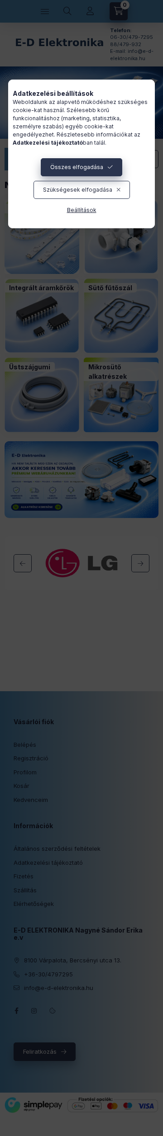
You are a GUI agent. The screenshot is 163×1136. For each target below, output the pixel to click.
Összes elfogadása (76, 167)
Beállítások (81, 210)
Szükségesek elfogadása (77, 189)
